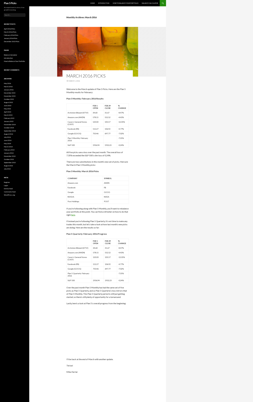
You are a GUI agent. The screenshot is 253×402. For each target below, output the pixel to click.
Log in (6, 185)
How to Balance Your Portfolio (125, 3)
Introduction (103, 3)
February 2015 (9, 118)
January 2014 (8, 153)
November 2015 (10, 96)
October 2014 (9, 128)
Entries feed (8, 189)
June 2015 (7, 106)
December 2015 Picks (11, 41)
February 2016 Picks (11, 35)
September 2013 (10, 162)
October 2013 (9, 159)
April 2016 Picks (9, 29)
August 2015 (8, 102)
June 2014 (7, 140)
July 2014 (7, 137)
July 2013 (7, 169)
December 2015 (9, 93)
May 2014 (7, 144)
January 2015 (8, 121)
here (73, 215)
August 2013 (8, 166)
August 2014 (8, 134)
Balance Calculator (150, 3)
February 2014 (9, 150)
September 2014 (10, 131)
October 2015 (9, 99)
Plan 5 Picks (10, 3)
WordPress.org (9, 195)
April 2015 (7, 112)
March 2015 (8, 115)
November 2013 (10, 156)
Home (92, 3)
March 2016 (8, 87)
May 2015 (7, 109)
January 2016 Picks (10, 38)
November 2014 (10, 125)
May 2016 (7, 83)
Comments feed (10, 192)
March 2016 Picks (86, 75)
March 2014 (8, 147)
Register (7, 182)
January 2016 (8, 90)
